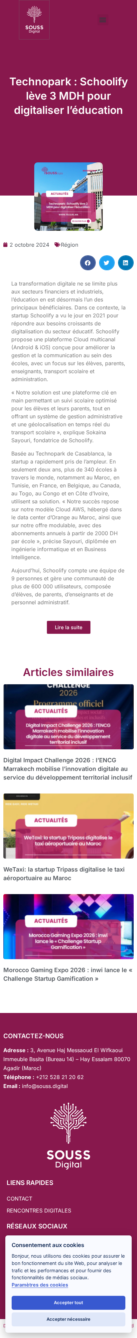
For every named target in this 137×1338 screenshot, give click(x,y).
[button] (102, 19)
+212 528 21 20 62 (60, 1077)
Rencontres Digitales (39, 1210)
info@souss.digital (44, 1086)
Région (69, 244)
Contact (19, 1198)
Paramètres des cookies (40, 1285)
